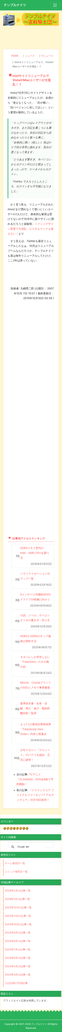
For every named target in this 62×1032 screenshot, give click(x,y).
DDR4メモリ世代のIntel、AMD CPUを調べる (34, 552)
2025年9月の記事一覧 (18, 932)
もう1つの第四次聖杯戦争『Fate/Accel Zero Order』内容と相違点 (35, 729)
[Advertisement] (31, 38)
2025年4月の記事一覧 (18, 974)
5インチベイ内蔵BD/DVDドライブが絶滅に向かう (35, 597)
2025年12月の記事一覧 (18, 907)
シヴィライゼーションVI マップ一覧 (35, 576)
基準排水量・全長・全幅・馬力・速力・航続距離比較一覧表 (35, 708)
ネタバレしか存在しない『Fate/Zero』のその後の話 (35, 661)
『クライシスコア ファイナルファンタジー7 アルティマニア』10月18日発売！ (35, 795)
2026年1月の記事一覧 (17, 899)
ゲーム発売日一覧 (15, 863)
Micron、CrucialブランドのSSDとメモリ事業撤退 (35, 685)
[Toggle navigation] (55, 5)
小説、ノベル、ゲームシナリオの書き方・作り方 (35, 618)
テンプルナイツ (15, 5)
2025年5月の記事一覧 (18, 966)
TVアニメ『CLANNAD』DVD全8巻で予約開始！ (35, 779)
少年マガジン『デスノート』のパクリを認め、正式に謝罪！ (35, 754)
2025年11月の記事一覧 (18, 915)
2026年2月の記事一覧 (18, 890)
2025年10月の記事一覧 (18, 924)
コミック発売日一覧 (16, 871)
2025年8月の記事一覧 (18, 941)
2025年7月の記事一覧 (17, 949)
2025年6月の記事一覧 (18, 957)
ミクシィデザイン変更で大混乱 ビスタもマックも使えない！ (31, 228)
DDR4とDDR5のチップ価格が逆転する (35, 639)
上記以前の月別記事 (16, 983)
